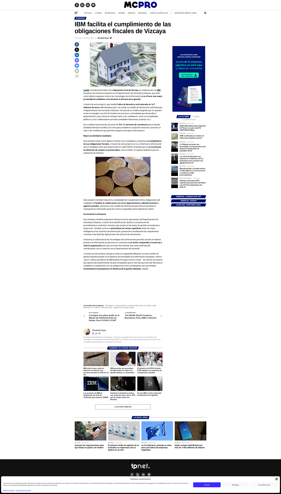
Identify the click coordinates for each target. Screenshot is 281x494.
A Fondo (98, 13)
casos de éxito (121, 305)
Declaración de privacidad (23, 490)
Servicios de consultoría (124, 307)
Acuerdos (110, 305)
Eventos (131, 13)
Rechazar (235, 485)
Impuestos (88, 307)
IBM (158, 90)
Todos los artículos (159, 13)
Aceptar (207, 485)
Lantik (86, 90)
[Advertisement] (122, 288)
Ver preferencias (264, 485)
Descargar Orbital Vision (185, 13)
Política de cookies (8, 490)
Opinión (121, 13)
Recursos (142, 13)
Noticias (88, 13)
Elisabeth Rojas (103, 38)
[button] (277, 479)
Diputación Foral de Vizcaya (140, 305)
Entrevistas (110, 13)
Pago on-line (107, 307)
